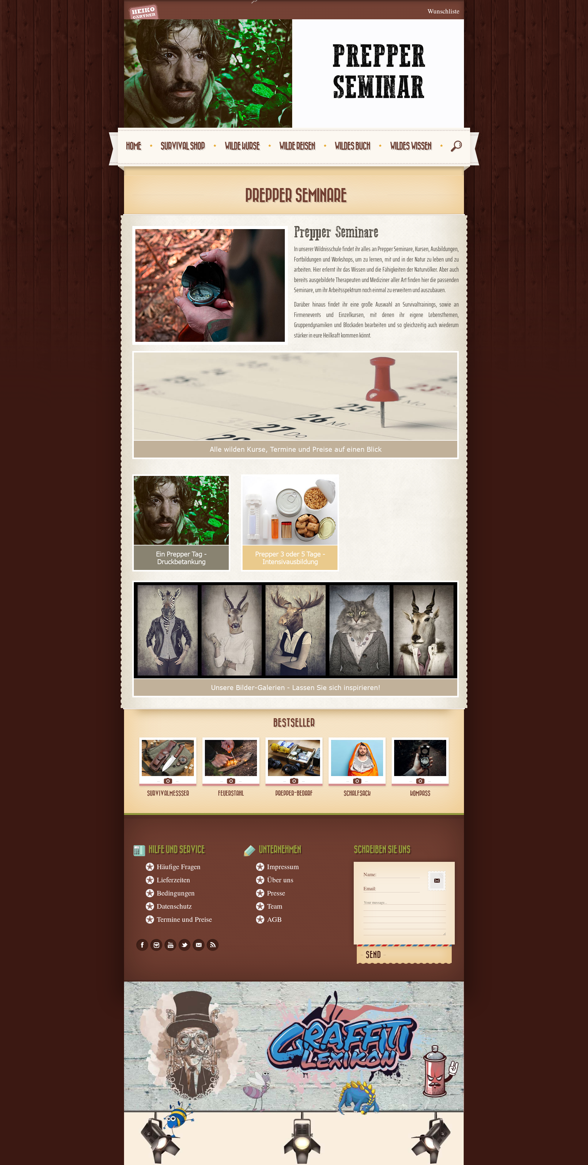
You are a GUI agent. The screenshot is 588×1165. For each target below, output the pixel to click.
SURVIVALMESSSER (168, 793)
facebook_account (142, 945)
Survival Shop (182, 146)
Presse (276, 892)
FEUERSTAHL (231, 793)
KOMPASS (420, 793)
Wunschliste (443, 11)
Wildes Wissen (410, 146)
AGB (274, 919)
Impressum (283, 866)
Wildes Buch (352, 146)
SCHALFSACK (357, 793)
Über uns (280, 879)
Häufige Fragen (179, 866)
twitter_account (184, 945)
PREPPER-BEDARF (294, 793)
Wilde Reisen (297, 146)
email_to (199, 945)
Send (373, 955)
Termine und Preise (184, 919)
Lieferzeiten (173, 879)
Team (274, 906)
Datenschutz (174, 906)
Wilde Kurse (241, 146)
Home (133, 146)
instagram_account (156, 945)
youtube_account (170, 945)
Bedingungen (176, 892)
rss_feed (213, 945)
